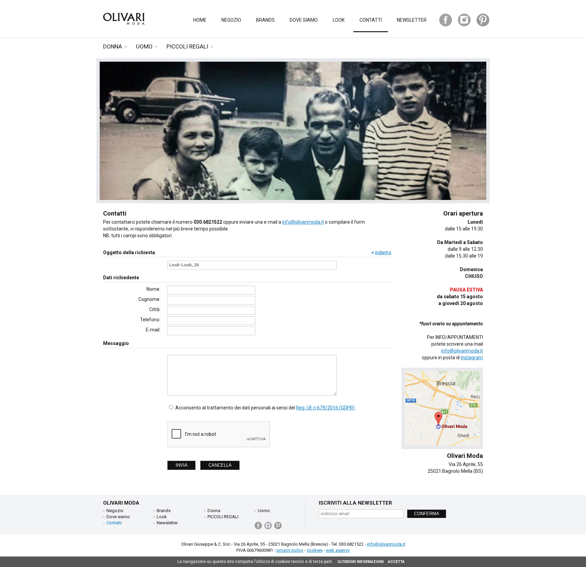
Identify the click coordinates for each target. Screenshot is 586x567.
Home (200, 20)
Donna (112, 46)
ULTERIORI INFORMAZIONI (360, 562)
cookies (315, 550)
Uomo (144, 46)
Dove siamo (304, 20)
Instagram (472, 357)
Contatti (370, 20)
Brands (265, 20)
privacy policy (289, 550)
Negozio (231, 20)
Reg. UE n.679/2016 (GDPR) (325, 407)
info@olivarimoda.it (303, 222)
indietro (383, 252)
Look (339, 20)
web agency (338, 550)
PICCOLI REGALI (187, 46)
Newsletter (412, 20)
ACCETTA (396, 562)
